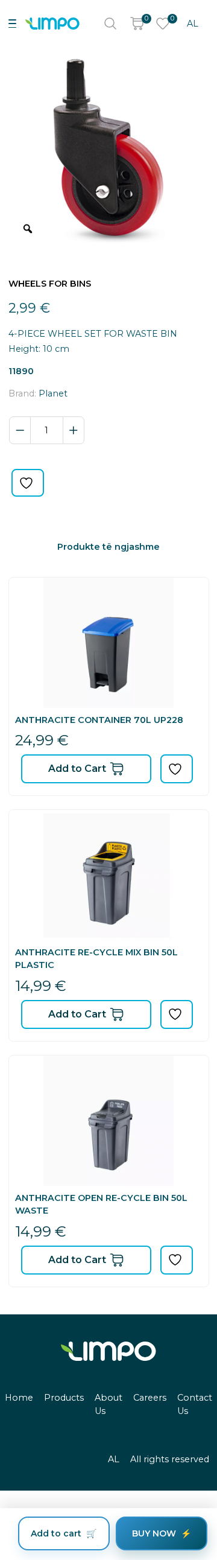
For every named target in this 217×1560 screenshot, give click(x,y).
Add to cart (56, 1533)
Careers (149, 1397)
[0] (137, 23)
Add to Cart (77, 768)
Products (64, 1397)
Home (19, 1397)
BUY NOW (154, 1533)
